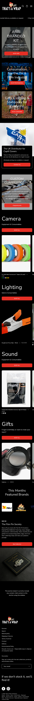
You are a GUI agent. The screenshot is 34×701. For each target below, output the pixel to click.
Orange (8, 277)
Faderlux (4, 482)
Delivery (4, 644)
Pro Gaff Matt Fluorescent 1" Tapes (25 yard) (13, 274)
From (24, 342)
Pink (5, 277)
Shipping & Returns (7, 636)
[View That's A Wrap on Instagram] (8, 688)
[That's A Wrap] (11, 6)
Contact (4, 641)
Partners (4, 628)
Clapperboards (17, 205)
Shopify (3, 695)
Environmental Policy (8, 646)
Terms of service (6, 638)
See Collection (17, 544)
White (3, 413)
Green (2, 277)
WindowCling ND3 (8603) (32, 344)
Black (2, 413)
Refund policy (6, 633)
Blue (3, 277)
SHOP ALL (17, 230)
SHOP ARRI (16, 53)
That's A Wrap (8, 693)
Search (4, 631)
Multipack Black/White (5, 413)
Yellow (6, 277)
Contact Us (17, 164)
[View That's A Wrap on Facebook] (3, 688)
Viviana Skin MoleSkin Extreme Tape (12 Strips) (14, 409)
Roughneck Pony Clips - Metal (10, 343)
